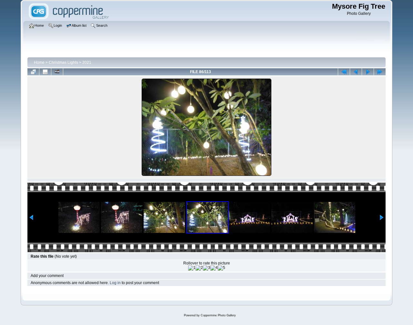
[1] (192, 268)
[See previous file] (356, 71)
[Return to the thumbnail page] (33, 71)
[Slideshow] (57, 71)
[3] (206, 268)
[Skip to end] (380, 71)
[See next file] (368, 71)
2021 (86, 62)
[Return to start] (344, 71)
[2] (199, 268)
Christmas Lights (63, 62)
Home (39, 62)
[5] (221, 268)
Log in (115, 283)
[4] (214, 268)
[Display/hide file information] (45, 71)
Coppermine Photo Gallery (218, 315)
